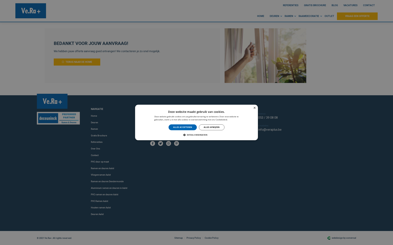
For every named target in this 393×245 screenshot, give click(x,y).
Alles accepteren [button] (182, 127)
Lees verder (233, 119)
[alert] (196, 122)
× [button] (254, 108)
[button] (196, 135)
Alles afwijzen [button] (212, 127)
